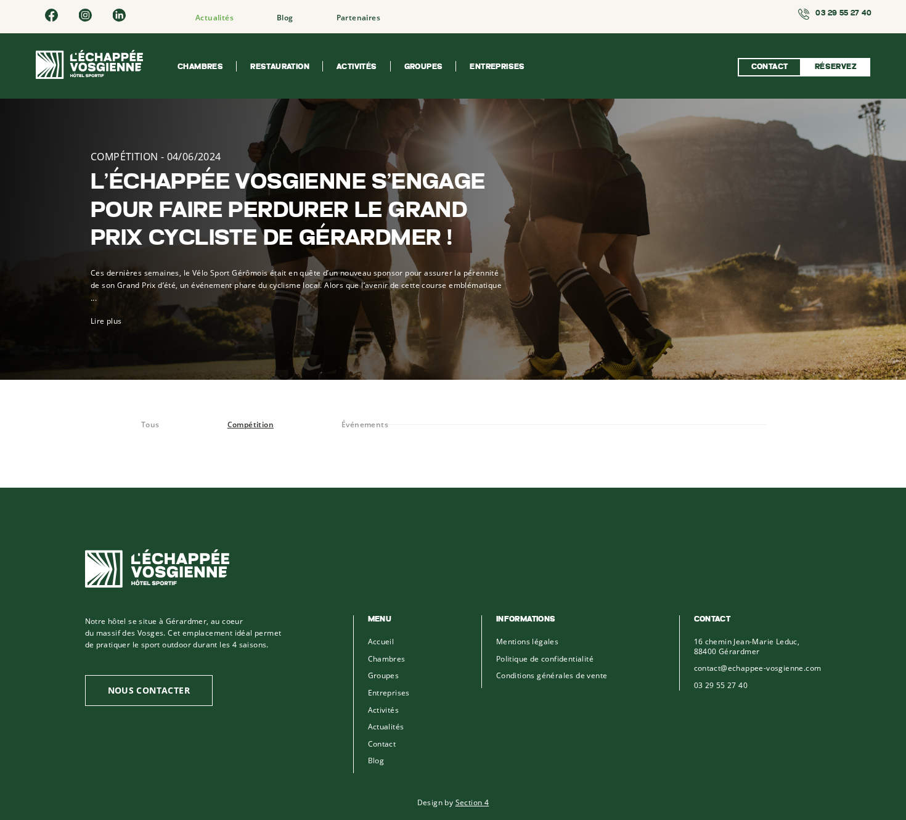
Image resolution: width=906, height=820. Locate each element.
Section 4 (472, 802)
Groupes (423, 67)
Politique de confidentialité (545, 658)
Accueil (381, 641)
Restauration (279, 67)
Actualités (214, 17)
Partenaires (358, 17)
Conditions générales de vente (552, 675)
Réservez (836, 67)
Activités (357, 67)
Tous (150, 424)
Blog (285, 17)
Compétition (250, 424)
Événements (364, 424)
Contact (769, 67)
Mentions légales (527, 641)
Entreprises (497, 67)
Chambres (200, 67)
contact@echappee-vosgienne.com (758, 668)
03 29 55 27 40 (721, 685)
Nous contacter (149, 690)
